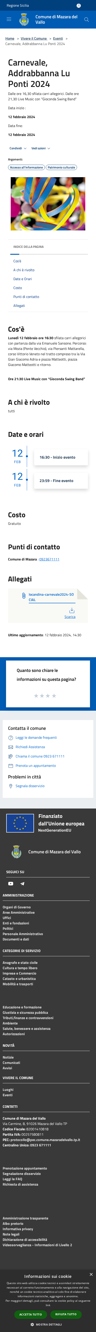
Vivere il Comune (34, 38)
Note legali (11, 1234)
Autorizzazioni (14, 1033)
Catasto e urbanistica (19, 978)
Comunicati (11, 1062)
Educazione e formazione (22, 1007)
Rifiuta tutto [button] (66, 1314)
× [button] (91, 1274)
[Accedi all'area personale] (78, 5)
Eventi (58, 38)
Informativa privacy (18, 1228)
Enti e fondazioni (16, 923)
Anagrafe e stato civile (20, 962)
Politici (8, 928)
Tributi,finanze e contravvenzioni (28, 1017)
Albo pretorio (13, 1223)
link (48, 1305)
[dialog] (48, 1301)
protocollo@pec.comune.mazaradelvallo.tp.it (45, 1139)
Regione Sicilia (18, 5)
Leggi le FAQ (12, 1179)
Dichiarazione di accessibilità (25, 1239)
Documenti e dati (16, 939)
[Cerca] (86, 19)
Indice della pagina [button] (28, 246)
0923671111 (49, 559)
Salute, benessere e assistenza (26, 1028)
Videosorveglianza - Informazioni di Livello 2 (37, 1245)
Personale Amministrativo (23, 933)
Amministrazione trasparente (25, 1218)
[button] (48, 1324)
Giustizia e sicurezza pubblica (25, 1012)
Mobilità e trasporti (18, 984)
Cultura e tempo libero (20, 968)
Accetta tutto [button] (30, 1314)
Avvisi (7, 1068)
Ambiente (10, 1023)
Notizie (8, 1057)
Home (9, 38)
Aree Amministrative (19, 912)
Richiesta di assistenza (20, 1184)
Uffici (7, 917)
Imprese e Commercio (19, 973)
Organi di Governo (17, 907)
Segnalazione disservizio (22, 1173)
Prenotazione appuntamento (25, 1168)
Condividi (16, 148)
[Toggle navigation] (9, 19)
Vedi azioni (38, 148)
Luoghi (8, 1089)
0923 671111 (40, 1145)
